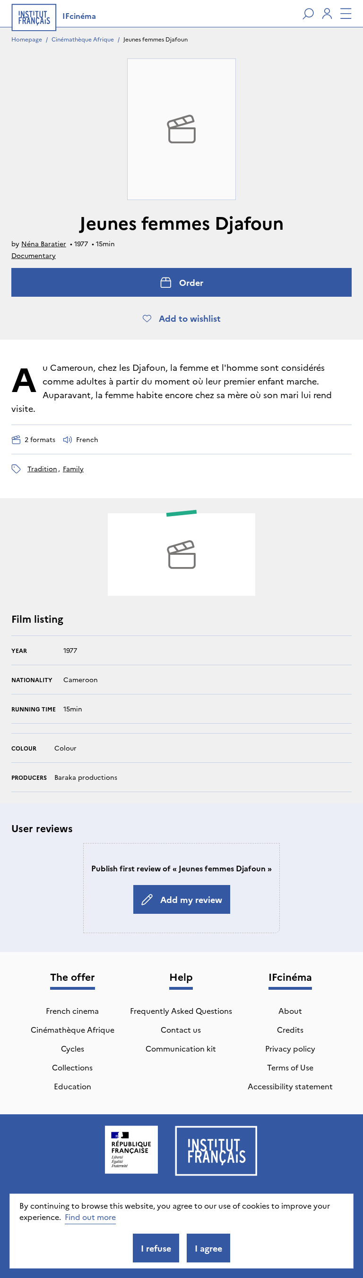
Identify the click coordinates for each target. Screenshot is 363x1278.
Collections (72, 1067)
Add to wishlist (190, 318)
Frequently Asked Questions (181, 1010)
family (73, 468)
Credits (290, 1029)
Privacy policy (290, 1048)
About (290, 1010)
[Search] (308, 13)
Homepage (26, 39)
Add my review (191, 899)
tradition (42, 468)
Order (191, 282)
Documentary (33, 255)
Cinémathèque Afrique (83, 39)
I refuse (156, 1248)
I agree (208, 1248)
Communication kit (181, 1048)
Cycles (72, 1048)
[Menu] (346, 13)
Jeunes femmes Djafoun (155, 39)
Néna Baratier (43, 243)
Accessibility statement (290, 1086)
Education (72, 1086)
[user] (327, 13)
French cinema (72, 1010)
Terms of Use (290, 1067)
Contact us (181, 1029)
